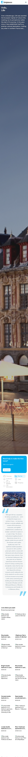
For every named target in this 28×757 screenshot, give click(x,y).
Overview (9, 476)
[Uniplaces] (6, 2)
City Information (9, 486)
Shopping (20, 482)
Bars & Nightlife (8, 482)
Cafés (19, 479)
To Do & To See (9, 479)
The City (20, 476)
